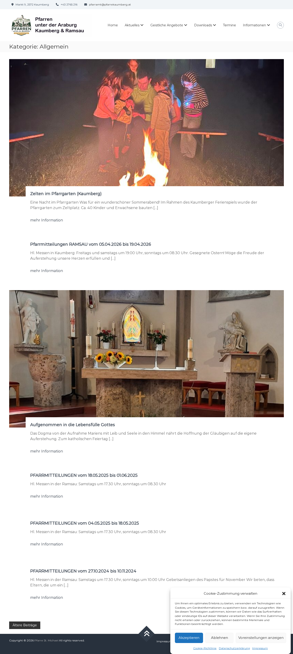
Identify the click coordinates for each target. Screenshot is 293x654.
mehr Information (46, 220)
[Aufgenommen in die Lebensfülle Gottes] (146, 358)
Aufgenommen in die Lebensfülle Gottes (72, 424)
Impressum (260, 648)
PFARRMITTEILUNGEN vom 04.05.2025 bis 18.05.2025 (84, 523)
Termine (229, 25)
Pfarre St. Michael (46, 640)
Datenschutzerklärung (234, 648)
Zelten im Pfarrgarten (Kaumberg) (66, 193)
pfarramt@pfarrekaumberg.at (110, 4)
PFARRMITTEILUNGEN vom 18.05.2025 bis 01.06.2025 (84, 475)
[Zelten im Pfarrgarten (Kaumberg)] (146, 127)
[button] (284, 593)
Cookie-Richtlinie (205, 648)
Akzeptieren (189, 637)
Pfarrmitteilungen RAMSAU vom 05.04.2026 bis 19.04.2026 (90, 244)
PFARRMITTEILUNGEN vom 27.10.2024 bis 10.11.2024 (83, 571)
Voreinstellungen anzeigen (261, 637)
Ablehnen (219, 637)
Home (113, 25)
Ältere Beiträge (25, 625)
